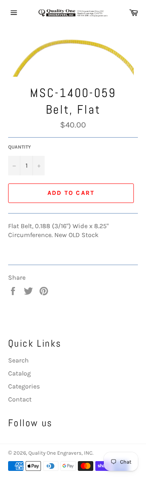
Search (18, 360)
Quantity (19, 147)
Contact (20, 399)
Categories (24, 386)
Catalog (19, 373)
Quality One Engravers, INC (60, 453)
